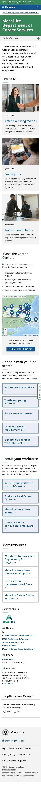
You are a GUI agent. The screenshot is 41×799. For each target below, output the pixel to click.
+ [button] (5, 329)
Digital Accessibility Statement (17, 748)
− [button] (5, 333)
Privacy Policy (8, 754)
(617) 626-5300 (8, 659)
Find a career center (20, 349)
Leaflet (25, 335)
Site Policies (24, 754)
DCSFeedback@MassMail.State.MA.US (18, 635)
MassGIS (35, 335)
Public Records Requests (14, 760)
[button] (5, 309)
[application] (20, 315)
